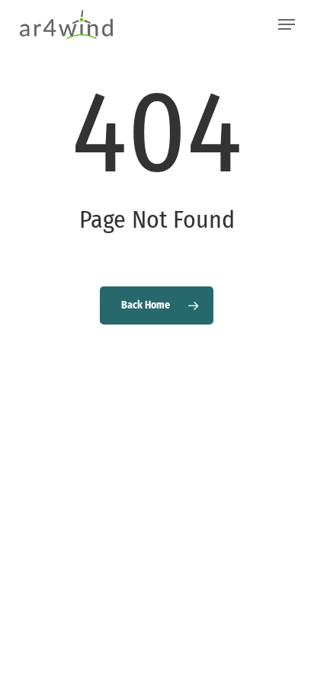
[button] (286, 24)
